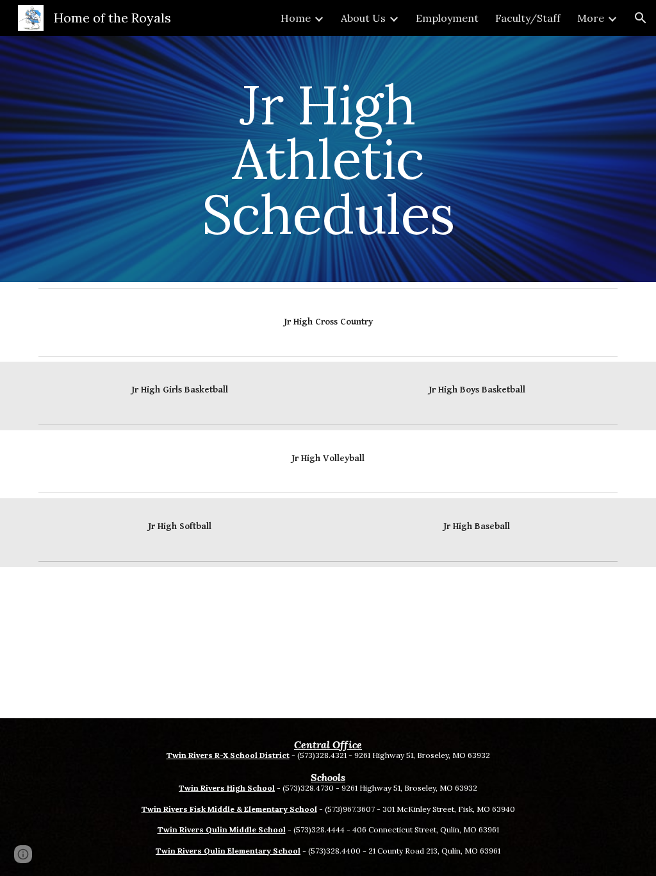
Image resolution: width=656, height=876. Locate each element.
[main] (327, 159)
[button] (640, 18)
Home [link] (296, 18)
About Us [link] (363, 18)
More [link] (590, 18)
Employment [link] (447, 18)
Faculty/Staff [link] (528, 18)
